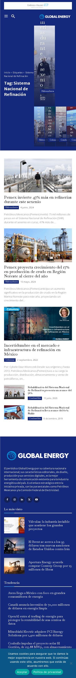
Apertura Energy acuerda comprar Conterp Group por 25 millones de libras (50, 565)
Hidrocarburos (48, 91)
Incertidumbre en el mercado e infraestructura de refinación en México (32, 350)
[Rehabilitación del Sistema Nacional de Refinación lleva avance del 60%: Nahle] (14, 412)
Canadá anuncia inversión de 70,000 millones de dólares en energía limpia (39, 606)
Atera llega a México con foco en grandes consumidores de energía (36, 594)
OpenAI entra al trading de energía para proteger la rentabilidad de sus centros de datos (36, 619)
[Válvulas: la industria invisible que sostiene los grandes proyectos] (14, 525)
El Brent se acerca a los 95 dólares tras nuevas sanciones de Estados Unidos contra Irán (49, 545)
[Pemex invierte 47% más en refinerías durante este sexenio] (44, 66)
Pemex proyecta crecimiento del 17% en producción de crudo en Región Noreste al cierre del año (36, 271)
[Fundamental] (38, 5)
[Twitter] (29, 500)
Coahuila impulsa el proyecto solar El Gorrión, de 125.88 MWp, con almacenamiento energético (40, 646)
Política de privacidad (47, 672)
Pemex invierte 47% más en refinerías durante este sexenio (38, 199)
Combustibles (35, 398)
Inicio (7, 72)
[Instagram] (14, 500)
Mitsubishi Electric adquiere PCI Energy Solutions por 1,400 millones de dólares (35, 633)
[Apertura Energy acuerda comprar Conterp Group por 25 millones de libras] (14, 566)
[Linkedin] (22, 500)
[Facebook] (7, 500)
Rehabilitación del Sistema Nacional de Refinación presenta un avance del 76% (50, 390)
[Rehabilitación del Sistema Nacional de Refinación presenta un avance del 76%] (61, 126)
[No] (71, 663)
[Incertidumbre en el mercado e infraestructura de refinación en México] (50, 126)
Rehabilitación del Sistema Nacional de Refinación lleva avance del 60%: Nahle (48, 410)
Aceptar (22, 672)
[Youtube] (36, 500)
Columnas (54, 140)
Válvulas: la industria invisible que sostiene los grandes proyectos (49, 525)
